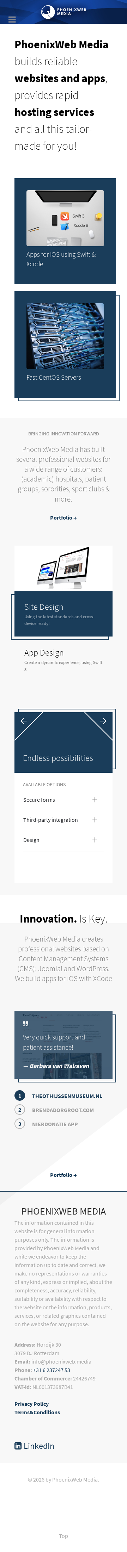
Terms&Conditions (37, 1412)
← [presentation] (23, 720)
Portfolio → (63, 517)
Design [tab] (60, 841)
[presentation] (63, 614)
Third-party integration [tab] (60, 821)
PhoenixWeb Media (63, 1211)
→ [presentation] (103, 720)
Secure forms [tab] (60, 801)
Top (63, 1535)
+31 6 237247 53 (51, 1369)
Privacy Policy (31, 1403)
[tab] (63, 614)
